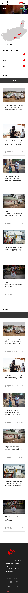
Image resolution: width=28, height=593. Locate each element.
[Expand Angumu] (24, 66)
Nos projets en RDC (9, 566)
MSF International (19, 560)
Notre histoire (18, 568)
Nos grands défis (9, 568)
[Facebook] (11, 582)
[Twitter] (14, 582)
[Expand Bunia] (24, 54)
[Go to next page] (19, 302)
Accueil (7, 560)
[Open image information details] (24, 11)
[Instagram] (17, 582)
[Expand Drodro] (24, 60)
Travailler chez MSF (19, 566)
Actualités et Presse (9, 571)
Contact (17, 563)
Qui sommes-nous (9, 563)
